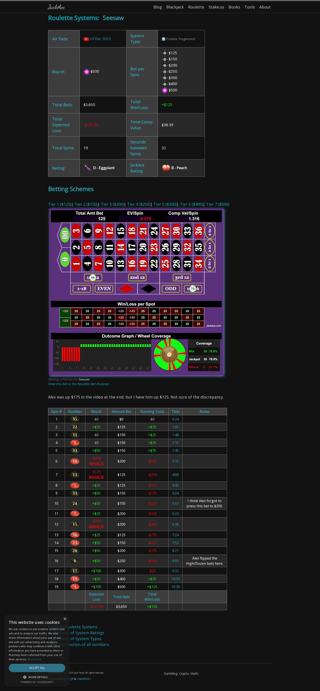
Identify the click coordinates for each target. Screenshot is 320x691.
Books (234, 7)
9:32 (175, 570)
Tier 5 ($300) (165, 204)
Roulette (196, 7)
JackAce (56, 7)
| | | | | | (138, 347)
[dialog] (37, 650)
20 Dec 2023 (100, 38)
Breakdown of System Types (74, 638)
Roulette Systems (73, 17)
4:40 (175, 485)
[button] (37, 677)
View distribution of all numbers (78, 644)
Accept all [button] (37, 668)
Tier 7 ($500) (217, 204)
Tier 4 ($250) (138, 204)
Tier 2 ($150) (86, 204)
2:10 (175, 442)
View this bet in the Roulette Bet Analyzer (78, 384)
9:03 (175, 560)
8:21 (175, 550)
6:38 (175, 524)
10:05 (175, 579)
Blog (157, 7)
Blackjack (175, 7)
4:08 (175, 474)
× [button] (64, 619)
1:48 (175, 434)
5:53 (175, 503)
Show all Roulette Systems (73, 626)
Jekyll (69, 679)
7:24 (175, 535)
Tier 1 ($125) (59, 204)
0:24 (175, 419)
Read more (34, 659)
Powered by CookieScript (37, 682)
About (265, 7)
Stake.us (216, 7)
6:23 (175, 513)
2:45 (175, 450)
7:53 (175, 542)
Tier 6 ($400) (191, 204)
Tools (249, 7)
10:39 (175, 586)
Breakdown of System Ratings (76, 632)
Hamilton (84, 679)
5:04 (175, 493)
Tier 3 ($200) (112, 204)
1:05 (175, 427)
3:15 (175, 461)
